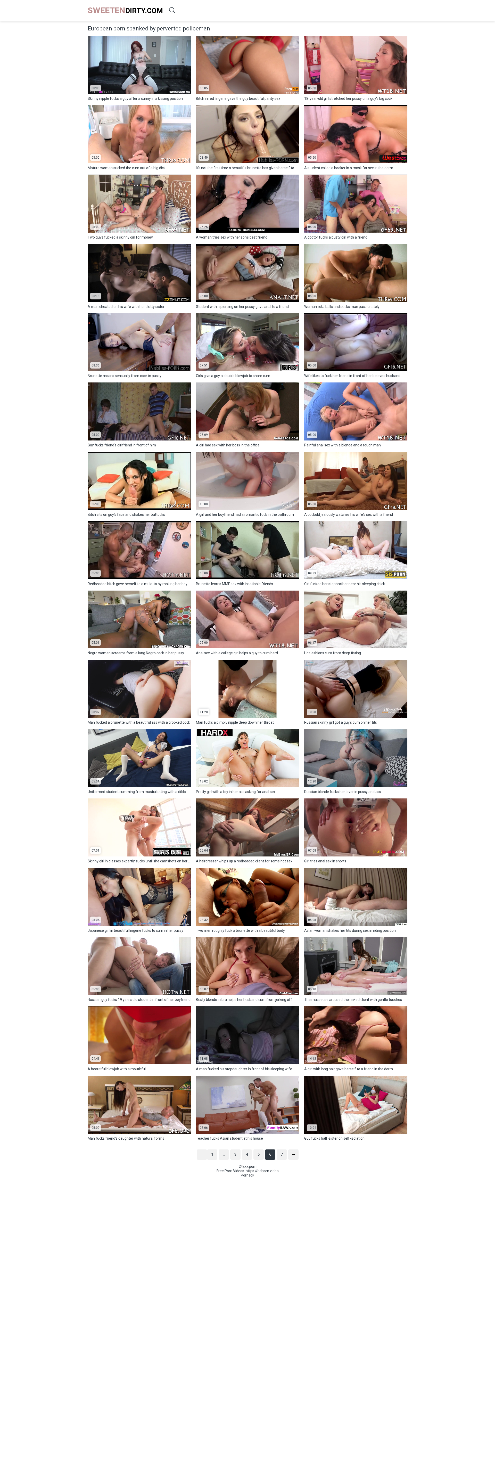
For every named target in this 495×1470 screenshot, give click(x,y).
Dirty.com (125, 10)
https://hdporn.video (262, 1171)
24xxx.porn (248, 1166)
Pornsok (247, 1175)
